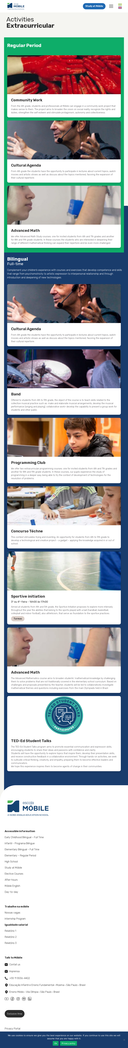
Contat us (14, 964)
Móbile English (12, 885)
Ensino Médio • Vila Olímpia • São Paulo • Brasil (34, 991)
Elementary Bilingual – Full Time (22, 849)
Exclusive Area (14, 1014)
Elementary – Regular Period (20, 855)
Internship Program (15, 918)
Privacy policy (68, 1043)
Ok (55, 1043)
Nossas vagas (12, 912)
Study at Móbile (94, 6)
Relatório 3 (11, 943)
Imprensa (14, 971)
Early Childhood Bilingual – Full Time (24, 837)
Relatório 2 (11, 936)
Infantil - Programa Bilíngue (20, 843)
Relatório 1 (10, 930)
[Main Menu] (111, 6)
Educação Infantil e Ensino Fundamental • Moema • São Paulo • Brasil (47, 985)
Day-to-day (11, 891)
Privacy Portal (12, 1028)
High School (11, 861)
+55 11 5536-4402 (19, 978)
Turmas (18, 618)
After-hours (11, 879)
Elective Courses (14, 873)
